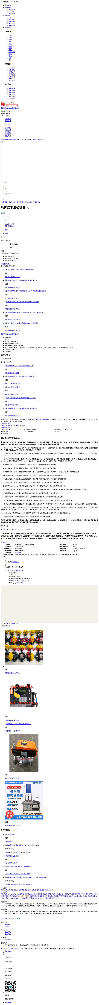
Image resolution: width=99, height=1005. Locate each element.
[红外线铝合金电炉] (12, 856)
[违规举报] (36, 202)
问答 (10, 44)
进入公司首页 (25, 529)
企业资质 (8, 934)
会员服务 (12, 19)
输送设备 (18, 552)
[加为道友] (15, 562)
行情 (10, 40)
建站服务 (12, 21)
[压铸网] (4, 919)
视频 (10, 50)
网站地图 (8, 27)
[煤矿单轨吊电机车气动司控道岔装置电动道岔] (21, 280)
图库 (10, 48)
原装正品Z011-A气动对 (12, 673)
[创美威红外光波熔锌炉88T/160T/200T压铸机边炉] (22, 845)
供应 (10, 35)
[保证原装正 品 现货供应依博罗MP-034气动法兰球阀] (24, 772)
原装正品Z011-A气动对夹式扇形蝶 (12, 894)
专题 (10, 46)
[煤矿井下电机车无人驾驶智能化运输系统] (19, 269)
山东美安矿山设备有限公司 (10, 108)
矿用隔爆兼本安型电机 (12, 309)
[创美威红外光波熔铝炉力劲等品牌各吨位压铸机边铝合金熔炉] (26, 877)
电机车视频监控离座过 (12, 405)
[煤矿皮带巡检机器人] (12, 387)
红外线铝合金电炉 (11, 863)
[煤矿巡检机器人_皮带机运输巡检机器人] (19, 366)
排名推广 (12, 68)
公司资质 (8, 132)
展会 (10, 42)
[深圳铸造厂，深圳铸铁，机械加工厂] (18, 724)
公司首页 (8, 119)
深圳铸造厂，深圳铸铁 (12, 731)
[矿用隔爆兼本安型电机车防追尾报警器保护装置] (22, 302)
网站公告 (12, 78)
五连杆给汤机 (63, 896)
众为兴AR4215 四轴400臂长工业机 (22, 898)
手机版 (8, 5)
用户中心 (12, 88)
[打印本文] (28, 202)
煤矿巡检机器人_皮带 (12, 373)
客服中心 (8, 7)
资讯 (10, 56)
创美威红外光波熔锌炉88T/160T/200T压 (18, 852)
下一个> (40, 139)
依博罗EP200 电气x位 (12, 720)
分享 (3, 213)
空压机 (47, 890)
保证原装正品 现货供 (12, 778)
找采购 (7, 926)
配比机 (56, 896)
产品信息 (4, 425)
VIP (10, 17)
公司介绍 (8, 128)
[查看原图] (4, 202)
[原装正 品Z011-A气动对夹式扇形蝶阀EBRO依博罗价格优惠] (24, 666)
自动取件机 (13, 890)
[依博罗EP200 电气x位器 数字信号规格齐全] (24, 714)
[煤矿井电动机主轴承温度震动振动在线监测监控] (22, 323)
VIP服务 (7, 15)
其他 (51, 890)
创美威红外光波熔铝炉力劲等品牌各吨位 (18, 884)
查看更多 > (4, 542)
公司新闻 (8, 134)
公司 (10, 60)
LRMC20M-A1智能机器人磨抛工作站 (17, 874)
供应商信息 (11, 425)
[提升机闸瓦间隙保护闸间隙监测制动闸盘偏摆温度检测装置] (25, 291)
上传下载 (12, 52)
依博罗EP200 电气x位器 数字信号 (36, 894)
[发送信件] (15, 580)
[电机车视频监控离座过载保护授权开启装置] (20, 398)
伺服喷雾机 (33, 896)
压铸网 (17, 919)
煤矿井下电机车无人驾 (12, 277)
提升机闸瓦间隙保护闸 (12, 298)
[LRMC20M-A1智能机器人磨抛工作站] (18, 866)
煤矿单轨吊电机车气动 (12, 287)
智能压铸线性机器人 (76, 896)
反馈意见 (12, 11)
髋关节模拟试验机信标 (12, 825)
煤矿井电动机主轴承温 (12, 330)
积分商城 (12, 70)
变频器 (42, 890)
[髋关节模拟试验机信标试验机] (24, 819)
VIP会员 (11, 98)
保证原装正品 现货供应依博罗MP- (82, 894)
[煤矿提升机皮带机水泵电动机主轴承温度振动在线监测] (24, 312)
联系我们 (12, 13)
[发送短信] (23, 580)
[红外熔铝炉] (9, 834)
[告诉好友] (20, 202)
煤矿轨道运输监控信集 (12, 416)
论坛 (10, 54)
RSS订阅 (12, 80)
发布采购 (12, 92)
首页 (2, 139)
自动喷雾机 (21, 890)
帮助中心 (12, 9)
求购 (10, 37)
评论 (23, 425)
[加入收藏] (12, 202)
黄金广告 (12, 72)
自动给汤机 (5, 890)
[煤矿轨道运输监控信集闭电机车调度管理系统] (21, 408)
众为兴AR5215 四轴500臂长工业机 (46, 898)
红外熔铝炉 (8, 841)
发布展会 (12, 94)
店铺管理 (8, 924)
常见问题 (12, 96)
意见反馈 (12, 74)
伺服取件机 (42, 896)
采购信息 (8, 130)
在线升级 (12, 23)
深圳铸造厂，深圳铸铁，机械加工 (59, 894)
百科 (10, 58)
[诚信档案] (20, 582)
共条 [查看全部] (12, 624)
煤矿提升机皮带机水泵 (12, 319)
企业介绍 (8, 932)
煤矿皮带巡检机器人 (12, 394)
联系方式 (8, 136)
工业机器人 (12, 139)
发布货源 (12, 90)
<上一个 (34, 139)
